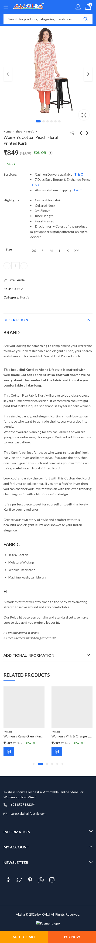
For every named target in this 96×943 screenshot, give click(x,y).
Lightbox (84, 115)
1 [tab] (38, 121)
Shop (19, 131)
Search (86, 19)
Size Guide (16, 280)
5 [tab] (55, 121)
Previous (7, 74)
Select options (8, 751)
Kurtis (30, 131)
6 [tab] (59, 121)
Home (7, 131)
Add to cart (24, 937)
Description (15, 319)
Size (9, 249)
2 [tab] (43, 121)
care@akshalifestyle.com (28, 813)
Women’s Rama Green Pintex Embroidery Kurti (37, 736)
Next (88, 74)
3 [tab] (47, 121)
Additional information (28, 655)
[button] (33, 764)
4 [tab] (51, 121)
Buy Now (72, 937)
